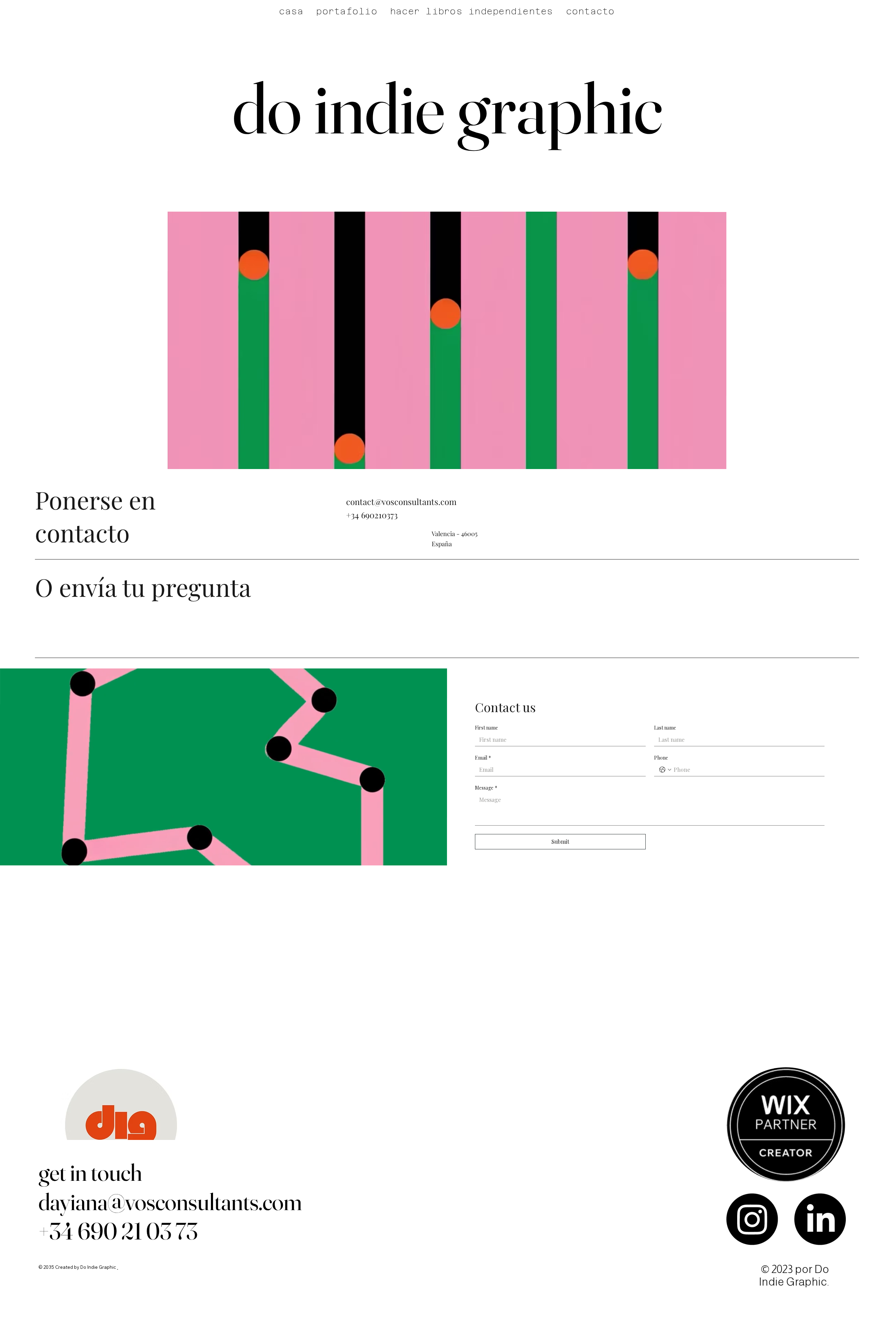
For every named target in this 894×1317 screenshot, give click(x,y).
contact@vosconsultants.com (401, 501)
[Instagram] (752, 1219)
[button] (714, 460)
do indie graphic (447, 108)
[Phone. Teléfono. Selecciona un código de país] (665, 770)
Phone (661, 758)
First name (486, 728)
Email (483, 758)
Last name (665, 728)
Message (486, 788)
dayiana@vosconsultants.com (170, 1201)
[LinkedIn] (820, 1219)
